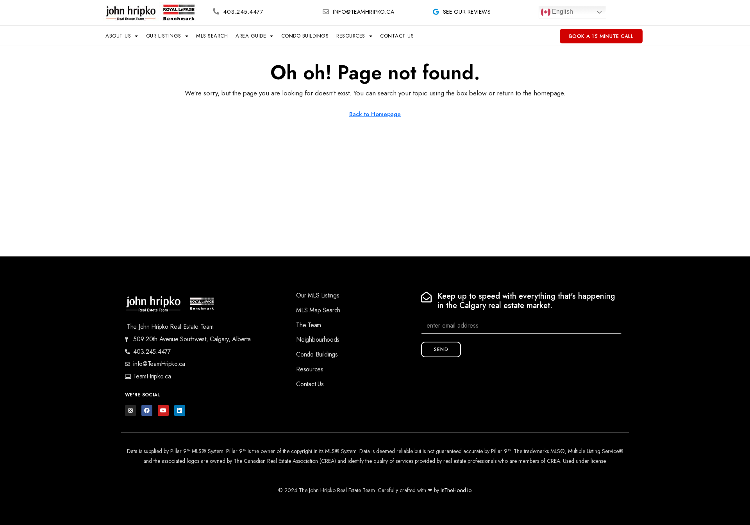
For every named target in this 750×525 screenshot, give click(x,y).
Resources (350, 35)
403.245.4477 (243, 11)
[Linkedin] (179, 410)
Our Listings (163, 35)
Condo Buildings (305, 35)
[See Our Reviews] (436, 12)
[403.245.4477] (216, 11)
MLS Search (212, 35)
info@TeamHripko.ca (363, 12)
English (561, 11)
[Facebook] (146, 410)
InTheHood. (454, 490)
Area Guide (251, 35)
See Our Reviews (467, 12)
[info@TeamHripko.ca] (326, 12)
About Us (118, 35)
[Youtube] (163, 410)
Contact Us (397, 35)
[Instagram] (130, 410)
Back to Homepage (375, 114)
